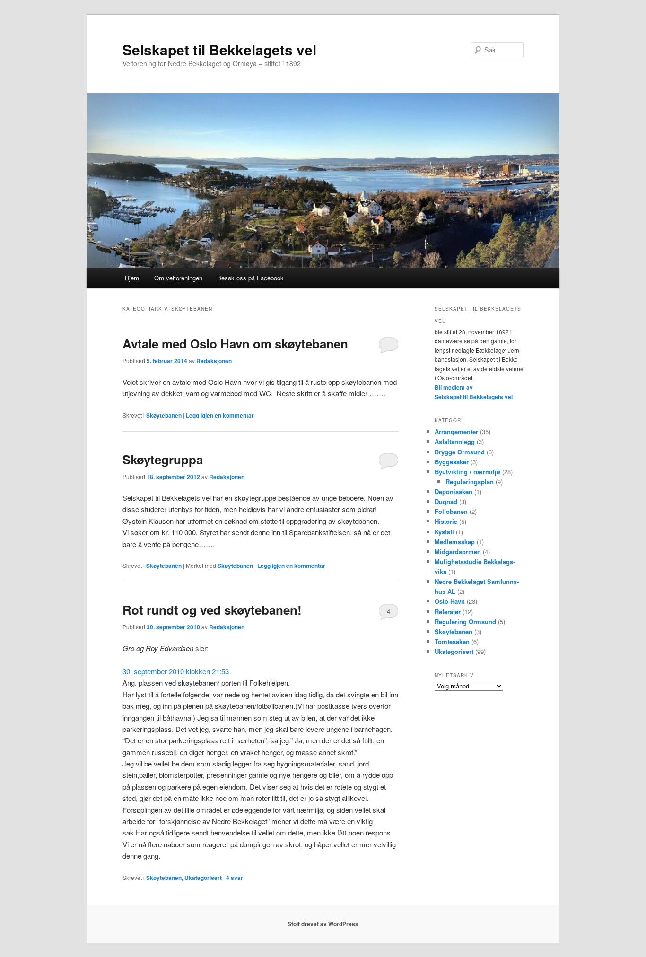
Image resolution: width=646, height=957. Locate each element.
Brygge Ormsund (460, 451)
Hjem (132, 277)
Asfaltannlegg (455, 441)
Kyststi (444, 531)
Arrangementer (456, 431)
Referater (448, 611)
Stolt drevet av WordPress (323, 924)
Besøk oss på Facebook (250, 277)
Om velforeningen (178, 277)
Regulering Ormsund (465, 621)
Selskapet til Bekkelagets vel (219, 49)
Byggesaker (452, 461)
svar (234, 877)
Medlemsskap (455, 541)
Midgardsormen (458, 551)
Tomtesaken (452, 641)
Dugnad (446, 501)
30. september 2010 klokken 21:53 (175, 671)
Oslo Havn (450, 601)
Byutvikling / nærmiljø (467, 471)
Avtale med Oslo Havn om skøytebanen (235, 343)
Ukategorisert (203, 877)
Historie (446, 521)
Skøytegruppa (162, 459)
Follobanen (451, 511)
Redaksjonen (214, 361)
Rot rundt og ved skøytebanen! (212, 609)
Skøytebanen (164, 415)
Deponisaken (453, 491)
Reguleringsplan (469, 481)
